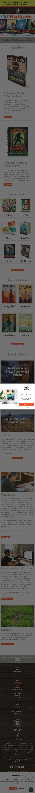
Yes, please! (26, 404)
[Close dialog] (34, 384)
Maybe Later (26, 407)
